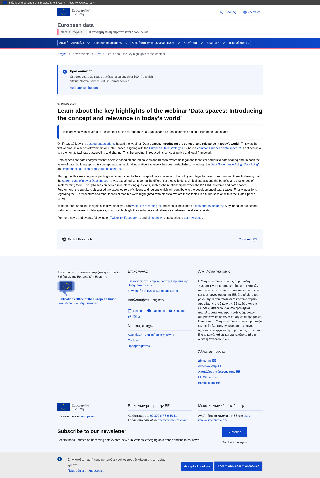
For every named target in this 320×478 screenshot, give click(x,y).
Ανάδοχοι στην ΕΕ (210, 366)
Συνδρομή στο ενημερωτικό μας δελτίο (153, 290)
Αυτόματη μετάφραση (84, 87)
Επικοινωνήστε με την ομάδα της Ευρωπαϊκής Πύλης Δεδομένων (158, 283)
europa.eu (88, 416)
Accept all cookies (197, 466)
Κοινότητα (190, 42)
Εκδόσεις (213, 42)
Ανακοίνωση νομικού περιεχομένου (151, 334)
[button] (251, 12)
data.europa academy (108, 42)
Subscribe (234, 432)
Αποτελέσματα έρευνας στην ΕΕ (219, 371)
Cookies (133, 340)
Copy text (245, 239)
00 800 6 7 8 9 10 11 (163, 415)
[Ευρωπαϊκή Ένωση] (73, 12)
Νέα (98, 54)
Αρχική (63, 42)
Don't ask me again (234, 442)
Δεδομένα (77, 42)
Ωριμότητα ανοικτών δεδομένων (153, 42)
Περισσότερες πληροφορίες (86, 470)
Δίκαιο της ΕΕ (207, 360)
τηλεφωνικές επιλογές (172, 420)
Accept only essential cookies (238, 466)
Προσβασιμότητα (139, 346)
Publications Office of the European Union (86, 299)
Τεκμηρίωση (237, 42)
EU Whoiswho (207, 377)
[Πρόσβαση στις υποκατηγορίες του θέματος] (88, 43)
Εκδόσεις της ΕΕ (209, 382)
